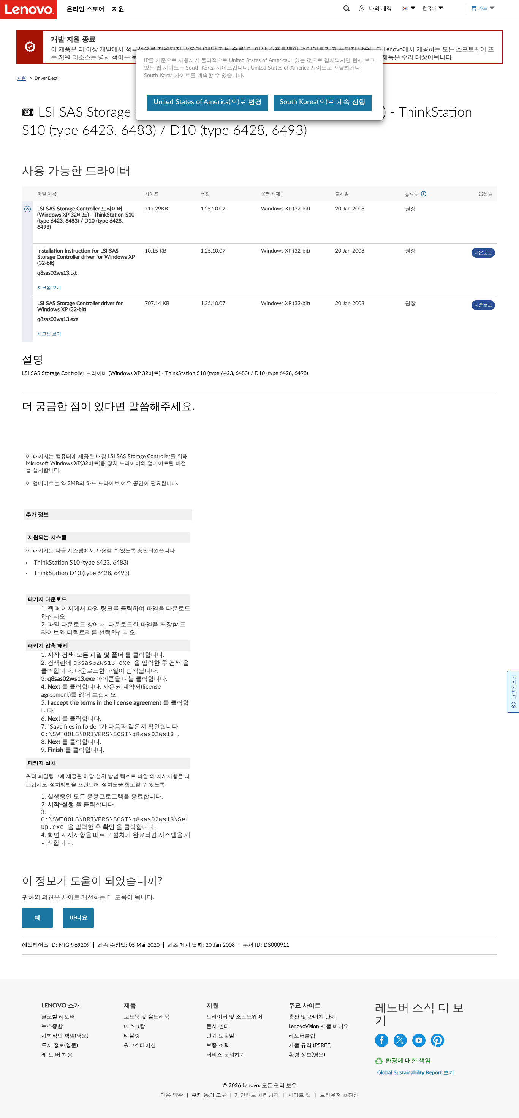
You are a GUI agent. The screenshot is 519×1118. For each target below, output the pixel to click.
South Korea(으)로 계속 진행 (323, 102)
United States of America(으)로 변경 (207, 102)
